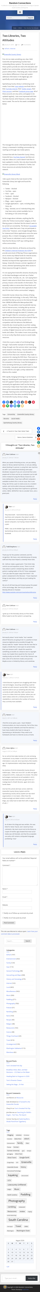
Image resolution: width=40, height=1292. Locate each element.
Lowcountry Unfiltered (17, 1184)
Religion (9, 1024)
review (22, 1211)
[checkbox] (5, 1287)
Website (5, 905)
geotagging (10, 1154)
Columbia (9, 1139)
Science (8, 1032)
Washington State (23, 1231)
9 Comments (27, 45)
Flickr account (7, 91)
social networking (11, 1215)
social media (15, 418)
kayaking (13, 1175)
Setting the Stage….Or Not (15, 1084)
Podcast (9, 1008)
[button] (3, 402)
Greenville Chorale (12, 1167)
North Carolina (12, 1195)
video (26, 1226)
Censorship (11, 414)
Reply (35, 499)
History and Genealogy (14, 979)
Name (5, 889)
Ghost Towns (12, 1157)
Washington (10, 1231)
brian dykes (10, 748)
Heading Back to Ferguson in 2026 (17, 1076)
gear (23, 1151)
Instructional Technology (13, 1171)
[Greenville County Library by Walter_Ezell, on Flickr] (11, 54)
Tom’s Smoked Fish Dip (14, 1066)
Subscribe (31, 1278)
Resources (20, 1098)
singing (30, 1211)
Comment (6, 865)
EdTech (7, 48)
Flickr (27, 1143)
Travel (8, 1040)
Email (4, 897)
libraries (6, 418)
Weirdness (9, 1052)
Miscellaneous (11, 991)
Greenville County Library (25, 414)
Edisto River (17, 1139)
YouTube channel (11, 89)
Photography (10, 1003)
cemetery (18, 1135)
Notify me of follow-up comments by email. (18, 913)
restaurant (22, 1207)
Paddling (9, 999)
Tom (18, 45)
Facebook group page (26, 91)
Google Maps (10, 1162)
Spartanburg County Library (12, 423)
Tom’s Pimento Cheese (14, 1080)
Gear (8, 967)
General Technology (13, 971)
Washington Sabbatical (14, 1048)
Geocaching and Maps (13, 975)
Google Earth (24, 1157)
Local (8, 987)
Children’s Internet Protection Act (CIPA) (18, 250)
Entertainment (11, 959)
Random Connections (20, 3)
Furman (16, 1147)
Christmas (26, 1135)
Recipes (8, 1020)
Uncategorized (11, 1044)
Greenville (26, 1162)
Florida (9, 1147)
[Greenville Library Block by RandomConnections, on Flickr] (11, 174)
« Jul (7, 1266)
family (20, 1143)
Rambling (9, 1012)
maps (9, 1189)
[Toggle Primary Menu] (20, 12)
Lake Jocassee (24, 1175)
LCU (9, 1180)
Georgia (29, 1150)
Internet (12, 48)
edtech (26, 1139)
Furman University (13, 1151)
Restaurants (10, 1028)
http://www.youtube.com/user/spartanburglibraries (19, 592)
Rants (8, 1016)
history (23, 1167)
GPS (17, 1162)
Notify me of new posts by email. (15, 918)
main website (19, 86)
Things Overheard (12, 1036)
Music (8, 995)
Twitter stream (26, 89)
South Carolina (18, 1220)
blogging (10, 1135)
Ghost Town (18, 1154)
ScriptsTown (25, 1289)
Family (8, 963)
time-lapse (10, 1226)
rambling (12, 1207)
